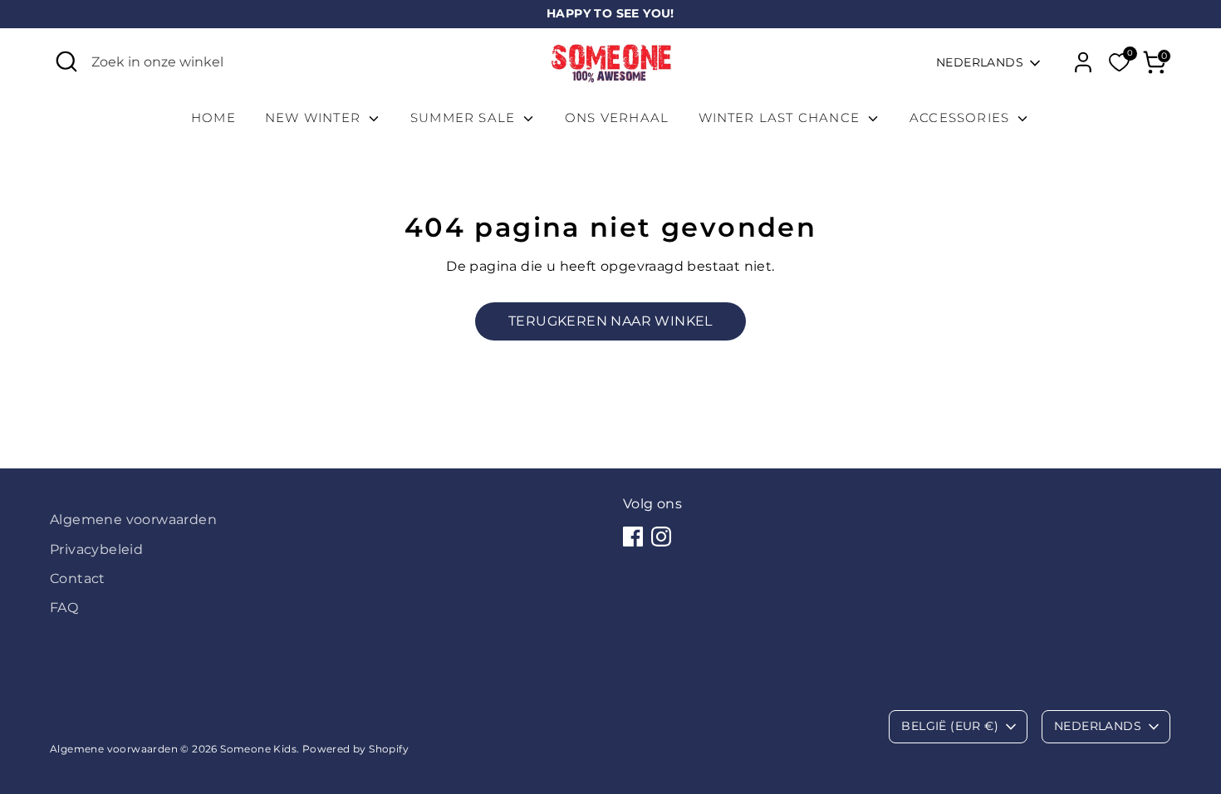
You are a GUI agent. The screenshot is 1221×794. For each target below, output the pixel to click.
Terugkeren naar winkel (610, 321)
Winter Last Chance (782, 117)
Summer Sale (464, 117)
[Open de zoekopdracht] (66, 61)
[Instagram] (661, 536)
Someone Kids (258, 749)
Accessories (961, 117)
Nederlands (979, 62)
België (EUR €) (949, 725)
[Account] (1083, 62)
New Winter (315, 117)
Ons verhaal (617, 117)
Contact (77, 578)
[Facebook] (633, 536)
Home (213, 117)
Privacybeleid (96, 549)
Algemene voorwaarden (133, 519)
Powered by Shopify (355, 749)
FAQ (64, 607)
